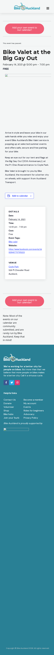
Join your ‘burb (11, 417)
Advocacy (29, 414)
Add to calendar (20, 195)
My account (30, 403)
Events (27, 406)
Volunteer (9, 406)
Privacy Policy (31, 417)
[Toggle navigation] (48, 8)
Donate (8, 403)
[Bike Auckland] (27, 6)
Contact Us (10, 399)
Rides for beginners (34, 410)
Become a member (33, 399)
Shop (6, 410)
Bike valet (13, 241)
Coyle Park (14, 266)
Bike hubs (8, 414)
